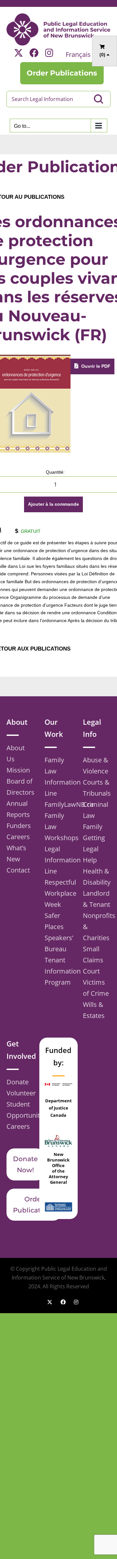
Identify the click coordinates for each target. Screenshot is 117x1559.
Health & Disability (96, 877)
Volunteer (20, 1093)
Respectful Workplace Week (58, 893)
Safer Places (54, 921)
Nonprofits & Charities (96, 926)
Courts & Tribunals (96, 788)
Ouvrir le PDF (95, 366)
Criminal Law (95, 810)
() (103, 54)
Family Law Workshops (58, 826)
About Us (15, 753)
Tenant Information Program (58, 971)
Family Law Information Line (58, 776)
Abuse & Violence (95, 765)
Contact (18, 870)
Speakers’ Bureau (58, 943)
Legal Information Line (58, 859)
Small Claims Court (93, 959)
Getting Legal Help (94, 848)
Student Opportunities (20, 1110)
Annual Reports (18, 809)
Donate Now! (25, 1164)
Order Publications (34, 1204)
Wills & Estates (94, 1010)
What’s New (16, 853)
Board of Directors (20, 787)
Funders (18, 825)
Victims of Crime (96, 988)
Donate (17, 1081)
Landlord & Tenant (96, 899)
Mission (18, 770)
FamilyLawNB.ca (58, 804)
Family (92, 826)
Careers (18, 836)
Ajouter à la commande (53, 504)
